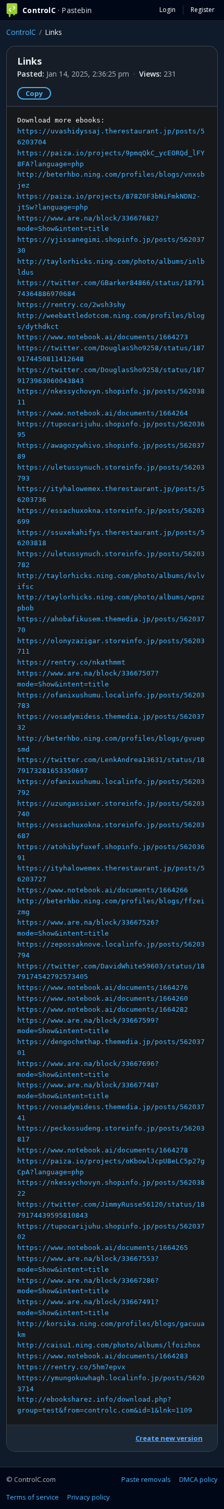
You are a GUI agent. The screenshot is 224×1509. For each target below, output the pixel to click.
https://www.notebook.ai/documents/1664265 (102, 1248)
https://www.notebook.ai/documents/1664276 (102, 987)
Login (167, 9)
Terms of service (32, 1497)
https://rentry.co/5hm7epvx (71, 1367)
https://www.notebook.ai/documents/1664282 (102, 1009)
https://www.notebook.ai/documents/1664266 (102, 890)
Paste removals (146, 1479)
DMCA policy (198, 1479)
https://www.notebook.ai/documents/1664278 (102, 1150)
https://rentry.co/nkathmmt (71, 662)
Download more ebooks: (111, 765)
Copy (34, 93)
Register (203, 9)
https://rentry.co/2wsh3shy (71, 305)
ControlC (21, 32)
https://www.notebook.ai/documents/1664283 (102, 1356)
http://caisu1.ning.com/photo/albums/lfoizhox (109, 1345)
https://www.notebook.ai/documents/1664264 (102, 413)
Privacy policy (88, 1497)
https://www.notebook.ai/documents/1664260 (102, 998)
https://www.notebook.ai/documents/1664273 (102, 337)
